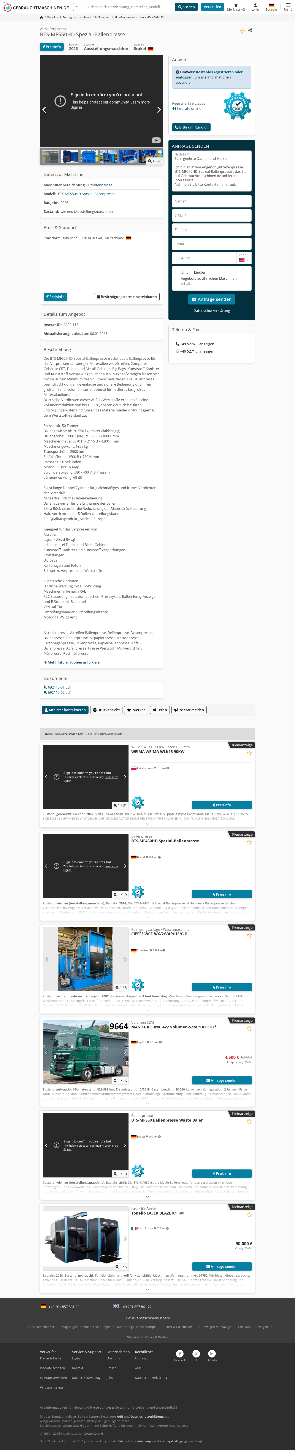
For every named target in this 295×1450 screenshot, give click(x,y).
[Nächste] (158, 110)
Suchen (188, 7)
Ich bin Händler (193, 272)
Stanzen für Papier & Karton (147, 1337)
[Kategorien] (76, 7)
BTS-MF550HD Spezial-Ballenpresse (86, 193)
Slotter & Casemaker (177, 1327)
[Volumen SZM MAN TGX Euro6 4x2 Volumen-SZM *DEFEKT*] (85, 1052)
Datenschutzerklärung (211, 310)
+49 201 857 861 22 (64, 1306)
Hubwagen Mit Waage (215, 1327)
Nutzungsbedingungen (174, 1441)
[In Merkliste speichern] (243, 31)
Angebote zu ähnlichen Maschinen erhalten (209, 281)
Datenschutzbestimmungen (135, 1441)
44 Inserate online (186, 108)
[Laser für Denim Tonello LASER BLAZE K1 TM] (85, 1239)
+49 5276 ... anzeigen (197, 344)
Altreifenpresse (99, 185)
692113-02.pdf (59, 692)
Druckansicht (108, 710)
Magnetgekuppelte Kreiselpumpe (86, 1327)
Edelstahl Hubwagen (253, 1327)
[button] (288, 7)
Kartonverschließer (40, 1327)
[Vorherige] (44, 110)
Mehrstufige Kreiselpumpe (136, 1327)
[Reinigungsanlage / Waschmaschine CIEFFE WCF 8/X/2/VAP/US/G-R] (85, 959)
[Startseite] (41, 17)
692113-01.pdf (59, 687)
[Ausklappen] (147, 824)
